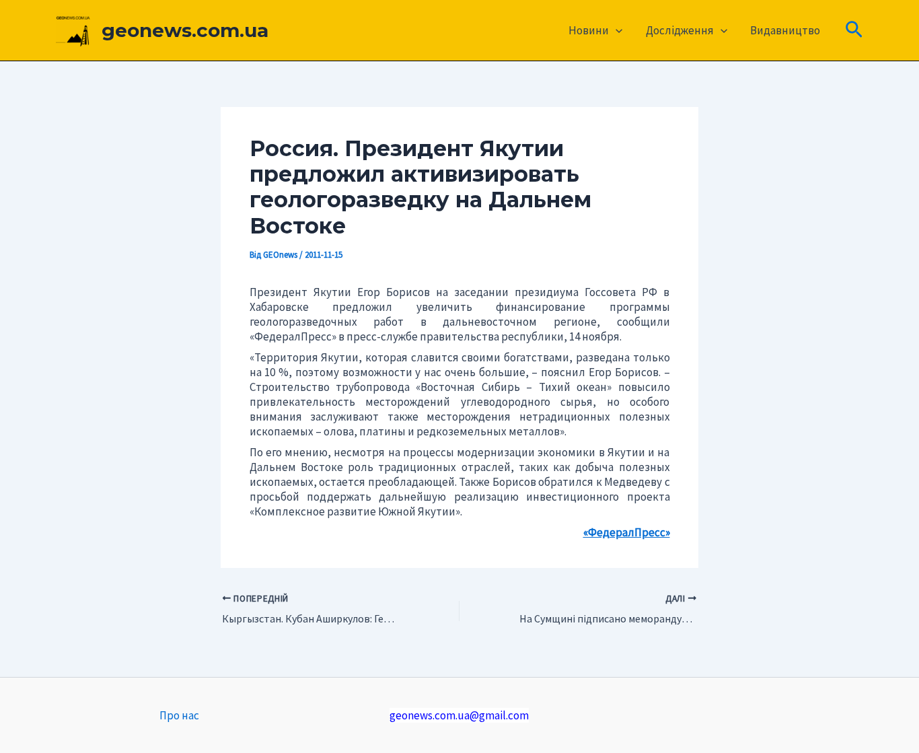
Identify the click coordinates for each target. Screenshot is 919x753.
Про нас (179, 715)
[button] (615, 30)
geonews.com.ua (185, 30)
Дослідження (680, 30)
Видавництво (785, 30)
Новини (588, 30)
